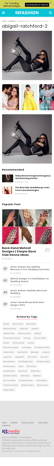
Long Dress (7, 357)
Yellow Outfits (8, 390)
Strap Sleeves (41, 380)
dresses (6, 343)
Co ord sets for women (11, 338)
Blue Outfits (31, 324)
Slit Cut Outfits (9, 380)
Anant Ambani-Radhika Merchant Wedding (28, 292)
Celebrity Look (8, 333)
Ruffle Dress (35, 371)
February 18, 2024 (22, 194)
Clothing (37, 333)
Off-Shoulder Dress (25, 362)
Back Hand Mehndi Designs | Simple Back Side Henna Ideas (19, 251)
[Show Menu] (3, 13)
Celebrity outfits (24, 333)
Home (4, 21)
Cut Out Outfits (40, 338)
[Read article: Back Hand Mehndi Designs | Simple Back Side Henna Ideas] (27, 226)
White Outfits (42, 385)
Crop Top (27, 338)
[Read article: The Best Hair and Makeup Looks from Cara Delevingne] (7, 190)
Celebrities (12, 21)
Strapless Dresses (26, 380)
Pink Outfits (31, 366)
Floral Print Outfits (10, 347)
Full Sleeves (26, 347)
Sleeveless (37, 376)
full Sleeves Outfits (42, 347)
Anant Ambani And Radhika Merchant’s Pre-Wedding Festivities (30, 268)
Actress (6, 324)
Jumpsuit (45, 352)
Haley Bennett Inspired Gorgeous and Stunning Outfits (33, 177)
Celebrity (34, 329)
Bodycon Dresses (9, 329)
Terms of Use (42, 423)
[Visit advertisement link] (27, 139)
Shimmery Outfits (10, 376)
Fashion (31, 343)
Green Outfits (8, 352)
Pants (21, 366)
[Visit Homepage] (27, 13)
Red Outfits (23, 371)
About (4, 423)
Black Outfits (18, 324)
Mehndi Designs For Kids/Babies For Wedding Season (29, 280)
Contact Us (6, 425)
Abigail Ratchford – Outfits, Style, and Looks (33, 21)
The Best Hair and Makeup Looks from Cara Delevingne (32, 189)
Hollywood (34, 352)
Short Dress (25, 376)
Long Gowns (19, 357)
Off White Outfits (43, 362)
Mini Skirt (44, 357)
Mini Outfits (32, 357)
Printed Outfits (9, 371)
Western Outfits (27, 385)
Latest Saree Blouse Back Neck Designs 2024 (27, 303)
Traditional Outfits (10, 385)
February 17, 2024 (22, 182)
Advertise (14, 423)
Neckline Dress (9, 362)
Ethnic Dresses (18, 343)
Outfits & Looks (9, 366)
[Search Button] (50, 13)
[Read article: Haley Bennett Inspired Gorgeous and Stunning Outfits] (7, 178)
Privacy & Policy (28, 423)
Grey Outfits (22, 352)
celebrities (24, 329)
